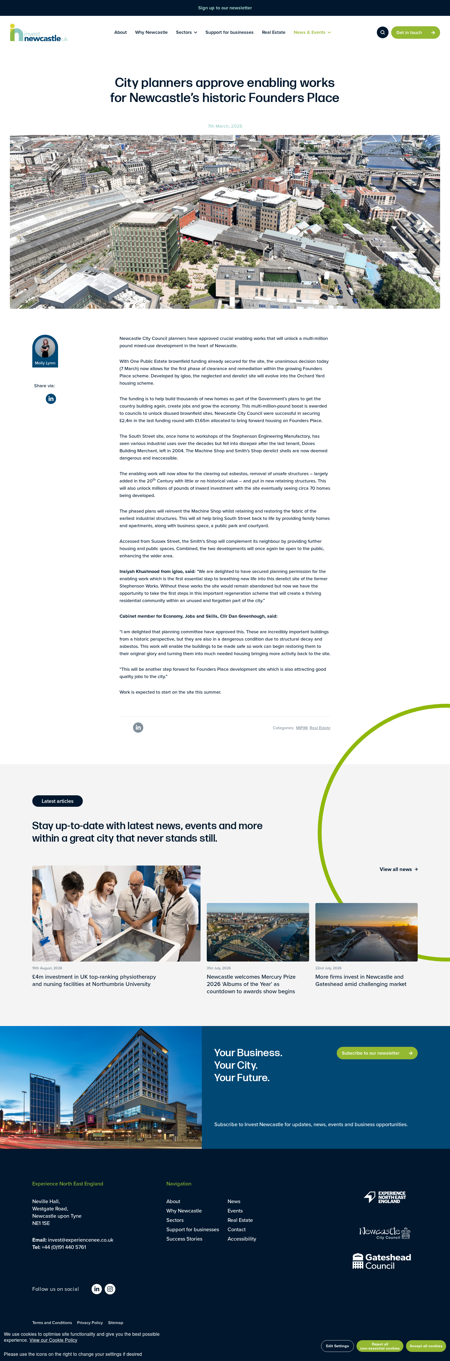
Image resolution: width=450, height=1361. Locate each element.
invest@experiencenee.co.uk (80, 1239)
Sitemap (115, 1322)
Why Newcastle (184, 1210)
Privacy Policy (90, 1322)
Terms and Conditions (52, 1322)
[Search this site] (383, 32)
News (234, 1201)
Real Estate (240, 1220)
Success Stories (184, 1238)
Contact (237, 1229)
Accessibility (242, 1238)
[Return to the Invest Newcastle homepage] (39, 32)
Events (235, 1210)
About (173, 1201)
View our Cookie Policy (53, 1340)
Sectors (175, 1220)
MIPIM (302, 728)
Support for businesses (192, 1229)
